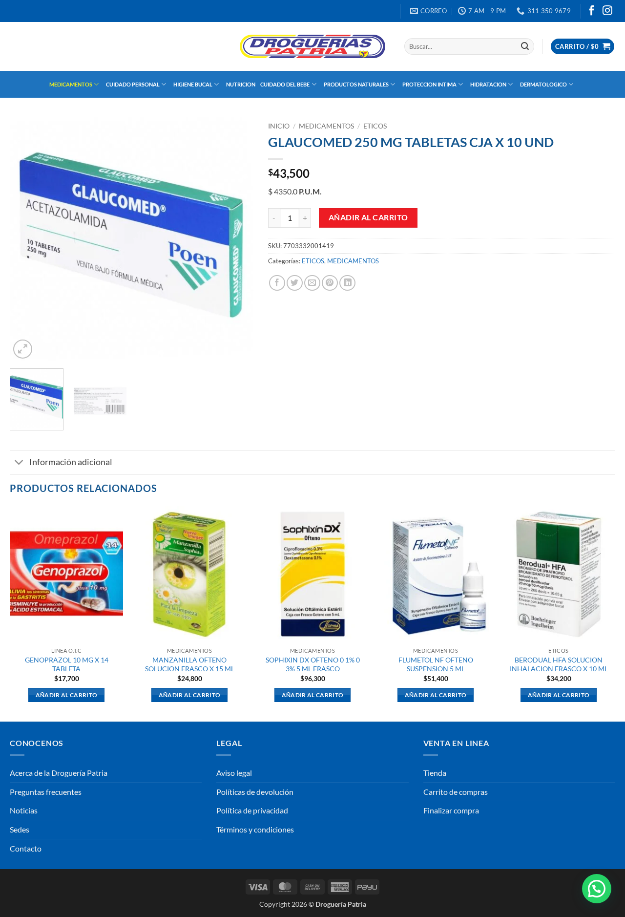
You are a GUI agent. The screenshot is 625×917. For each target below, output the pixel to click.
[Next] (236, 239)
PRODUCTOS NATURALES (356, 84)
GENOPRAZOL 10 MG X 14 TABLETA (66, 664)
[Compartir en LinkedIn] (347, 283)
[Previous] (27, 239)
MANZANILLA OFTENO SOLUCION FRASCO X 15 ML (189, 664)
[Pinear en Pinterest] (330, 283)
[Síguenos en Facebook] (592, 11)
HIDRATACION (488, 84)
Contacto (26, 848)
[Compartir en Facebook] (277, 283)
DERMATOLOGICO (543, 84)
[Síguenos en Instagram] (607, 11)
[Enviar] (525, 46)
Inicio (279, 126)
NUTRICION (240, 84)
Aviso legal (234, 772)
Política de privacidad (252, 810)
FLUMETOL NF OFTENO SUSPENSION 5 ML (435, 664)
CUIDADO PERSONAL (133, 84)
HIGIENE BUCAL (192, 84)
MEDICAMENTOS (70, 84)
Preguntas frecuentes (46, 791)
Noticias (24, 810)
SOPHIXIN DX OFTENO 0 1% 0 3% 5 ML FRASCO (313, 664)
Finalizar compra (451, 810)
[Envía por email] (312, 283)
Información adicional (70, 462)
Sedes (19, 829)
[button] (582, 47)
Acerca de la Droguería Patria (58, 772)
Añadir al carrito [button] (67, 695)
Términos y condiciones (255, 829)
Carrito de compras (455, 791)
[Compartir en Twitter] (295, 283)
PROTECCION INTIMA (429, 84)
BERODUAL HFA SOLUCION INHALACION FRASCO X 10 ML (559, 664)
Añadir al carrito (368, 217)
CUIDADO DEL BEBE (285, 84)
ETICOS (375, 126)
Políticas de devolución (254, 791)
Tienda (434, 772)
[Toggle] (19, 463)
